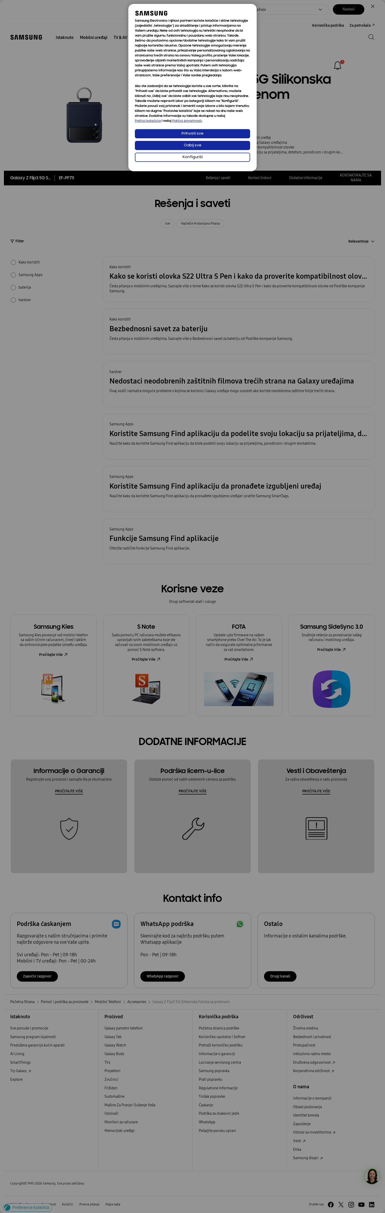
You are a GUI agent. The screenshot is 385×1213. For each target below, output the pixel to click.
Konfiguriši (193, 157)
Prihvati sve (193, 134)
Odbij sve (192, 145)
